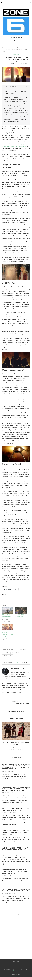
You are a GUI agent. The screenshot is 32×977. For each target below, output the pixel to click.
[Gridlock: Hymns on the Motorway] (21, 610)
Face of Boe (6, 652)
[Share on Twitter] (22, 662)
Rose (8, 173)
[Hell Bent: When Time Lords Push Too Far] (16, 731)
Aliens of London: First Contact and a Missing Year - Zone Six (15, 848)
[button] (3, 735)
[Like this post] (18, 662)
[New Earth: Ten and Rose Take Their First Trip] (7, 610)
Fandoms (11, 48)
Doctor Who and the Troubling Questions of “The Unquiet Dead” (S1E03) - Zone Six (15, 871)
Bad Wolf (5, 646)
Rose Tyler (15, 652)
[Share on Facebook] (20, 662)
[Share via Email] (26, 662)
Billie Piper (14, 646)
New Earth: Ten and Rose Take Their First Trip (7, 616)
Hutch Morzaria (14, 63)
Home (3, 48)
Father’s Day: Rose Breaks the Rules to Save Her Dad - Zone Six (15, 890)
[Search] (30, 2)
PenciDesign (16, 970)
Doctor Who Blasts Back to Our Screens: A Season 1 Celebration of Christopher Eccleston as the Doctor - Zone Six (16, 766)
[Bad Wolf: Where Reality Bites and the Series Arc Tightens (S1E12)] (7, 627)
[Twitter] (17, 40)
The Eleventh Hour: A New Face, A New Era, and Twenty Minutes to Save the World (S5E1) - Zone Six (15, 788)
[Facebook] (14, 40)
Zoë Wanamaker (7, 655)
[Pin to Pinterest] (24, 662)
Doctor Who (20, 48)
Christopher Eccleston (9, 649)
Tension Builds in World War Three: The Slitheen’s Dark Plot (15, 831)
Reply (28, 764)
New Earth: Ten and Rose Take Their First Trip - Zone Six (14, 809)
